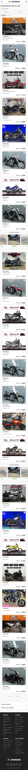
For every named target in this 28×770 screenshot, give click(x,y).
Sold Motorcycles (19, 728)
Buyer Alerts (6, 717)
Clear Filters (8, 15)
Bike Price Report (19, 721)
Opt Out (17, 746)
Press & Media (18, 750)
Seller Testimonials (19, 726)
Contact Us (18, 748)
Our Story (17, 740)
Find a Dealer (6, 746)
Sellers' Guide (18, 719)
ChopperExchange (19, 752)
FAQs (4, 734)
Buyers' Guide (6, 719)
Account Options (7, 744)
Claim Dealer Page (7, 740)
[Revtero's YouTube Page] (20, 764)
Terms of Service (19, 742)
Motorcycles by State (6, 722)
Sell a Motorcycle (19, 717)
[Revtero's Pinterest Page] (11, 764)
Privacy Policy (18, 744)
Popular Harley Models (6, 730)
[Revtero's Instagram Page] (14, 764)
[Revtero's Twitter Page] (17, 764)
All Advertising (6, 742)
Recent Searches (7, 732)
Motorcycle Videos (7, 727)
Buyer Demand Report (18, 724)
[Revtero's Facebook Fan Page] (8, 764)
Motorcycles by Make (6, 725)
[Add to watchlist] (24, 19)
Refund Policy (18, 730)
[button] (2, 15)
